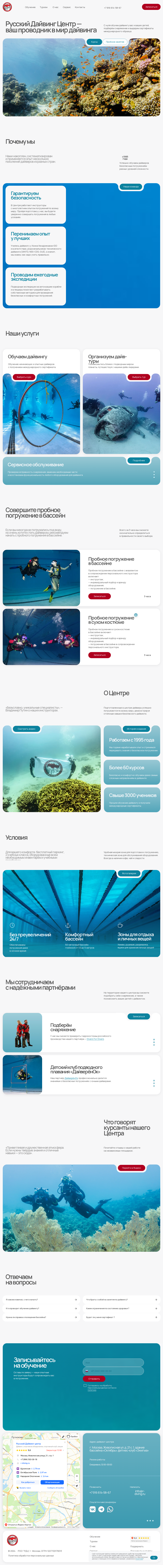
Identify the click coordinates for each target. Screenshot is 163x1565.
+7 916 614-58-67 (112, 7)
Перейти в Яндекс (131, 1167)
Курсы (94, 41)
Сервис (67, 7)
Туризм (43, 7)
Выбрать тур (139, 377)
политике (139, 1559)
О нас (55, 7)
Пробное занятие (115, 41)
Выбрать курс (24, 377)
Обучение (30, 7)
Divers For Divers (95, 1039)
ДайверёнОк (71, 1078)
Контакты (80, 7)
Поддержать (137, 1546)
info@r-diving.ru (139, 1492)
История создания (136, 728)
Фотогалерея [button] (129, 873)
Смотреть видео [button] (26, 728)
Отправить (94, 1378)
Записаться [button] (151, 6)
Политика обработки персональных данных (31, 1555)
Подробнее (139, 460)
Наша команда (131, 186)
